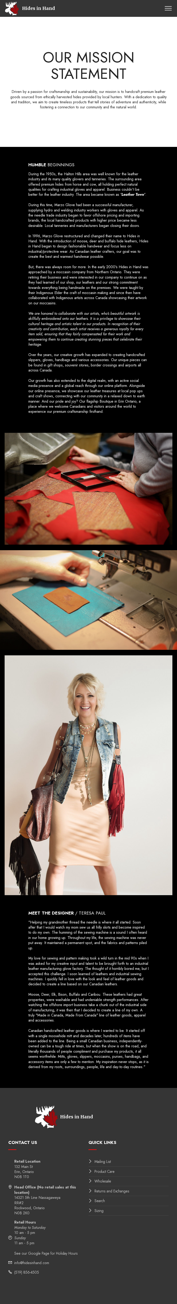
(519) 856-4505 (26, 1272)
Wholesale (102, 1181)
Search (99, 1200)
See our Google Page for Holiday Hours (46, 1253)
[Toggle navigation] (168, 8)
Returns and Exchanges (111, 1191)
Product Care (104, 1171)
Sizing (98, 1210)
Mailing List (102, 1161)
